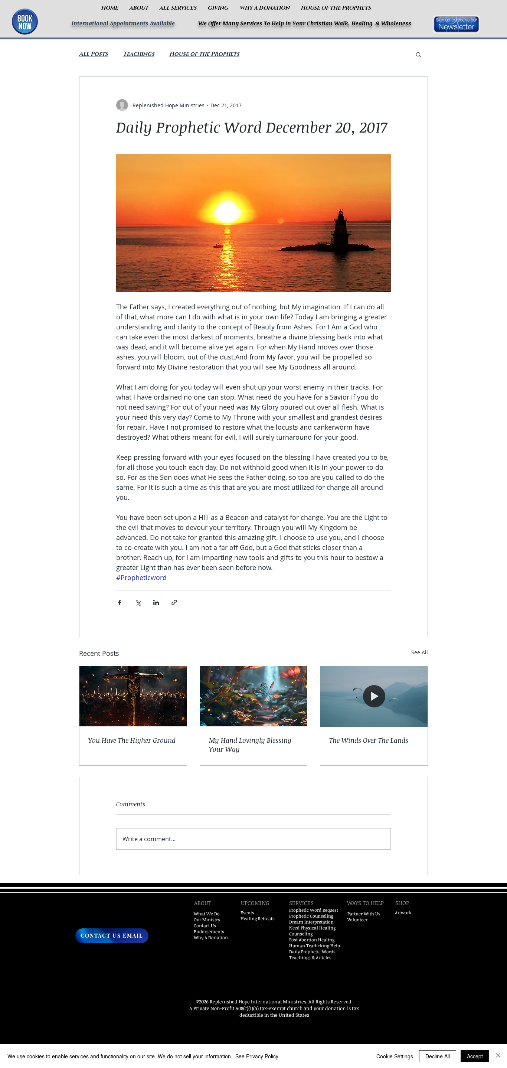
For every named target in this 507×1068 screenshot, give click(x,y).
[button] (139, 8)
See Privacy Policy (256, 1056)
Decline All (437, 1056)
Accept (475, 1056)
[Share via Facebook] (119, 602)
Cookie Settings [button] (394, 1056)
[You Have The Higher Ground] (133, 696)
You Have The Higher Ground (132, 740)
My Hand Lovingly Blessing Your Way (250, 744)
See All (419, 652)
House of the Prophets (204, 54)
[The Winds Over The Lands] (374, 696)
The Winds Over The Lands (368, 740)
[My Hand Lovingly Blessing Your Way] (253, 696)
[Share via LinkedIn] (156, 602)
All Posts (93, 54)
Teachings (138, 54)
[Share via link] (174, 602)
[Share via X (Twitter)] (137, 602)
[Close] (498, 1056)
